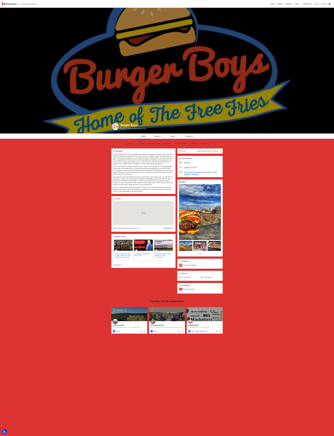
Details (143, 136)
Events (173, 136)
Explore (280, 4)
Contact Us (307, 4)
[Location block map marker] (143, 213)
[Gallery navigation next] (201, 253)
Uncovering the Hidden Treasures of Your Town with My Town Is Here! (123, 255)
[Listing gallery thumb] (200, 212)
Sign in (319, 4)
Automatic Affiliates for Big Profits (143, 255)
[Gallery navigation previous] (198, 253)
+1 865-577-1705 (190, 167)
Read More (117, 265)
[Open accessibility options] (4, 431)
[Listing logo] (115, 126)
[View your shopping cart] (330, 4)
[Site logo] (9, 4)
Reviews (157, 136)
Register (324, 4)
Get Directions (168, 228)
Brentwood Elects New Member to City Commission (162, 255)
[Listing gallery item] (185, 246)
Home (272, 4)
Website (187, 163)
